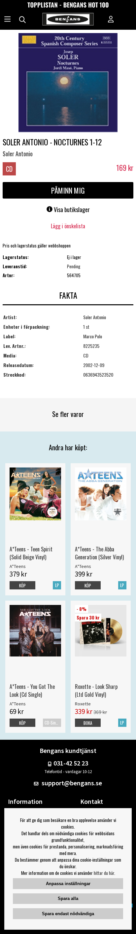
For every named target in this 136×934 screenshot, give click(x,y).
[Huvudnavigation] (7, 20)
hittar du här (104, 873)
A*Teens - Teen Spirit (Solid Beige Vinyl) (31, 553)
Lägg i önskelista (68, 226)
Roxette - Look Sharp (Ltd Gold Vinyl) (96, 690)
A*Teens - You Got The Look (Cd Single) (32, 690)
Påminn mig (68, 190)
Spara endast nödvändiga (68, 913)
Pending (73, 266)
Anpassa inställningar (68, 883)
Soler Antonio (18, 153)
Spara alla (68, 898)
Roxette (83, 704)
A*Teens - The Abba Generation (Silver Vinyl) (99, 553)
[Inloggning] (111, 20)
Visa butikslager (71, 209)
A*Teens (18, 566)
